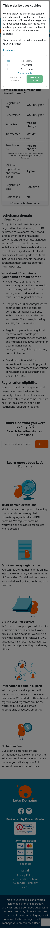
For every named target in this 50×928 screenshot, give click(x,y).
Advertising (27, 69)
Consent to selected (15, 79)
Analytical (27, 64)
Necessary (26, 60)
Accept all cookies (34, 79)
